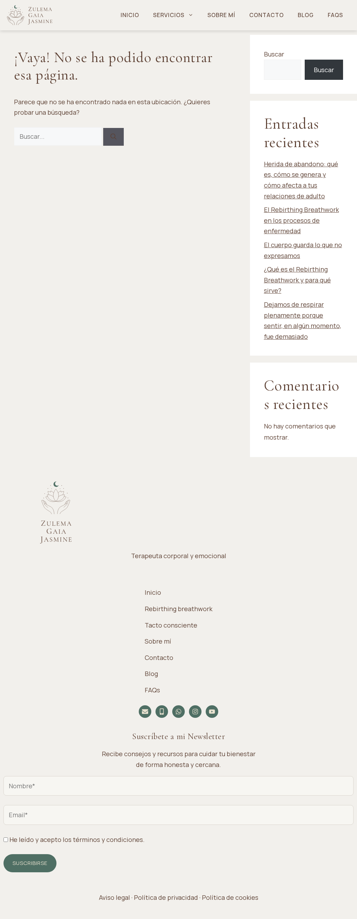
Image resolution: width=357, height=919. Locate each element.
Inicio (130, 15)
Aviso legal (114, 897)
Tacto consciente (171, 625)
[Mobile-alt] (161, 711)
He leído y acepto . (76, 839)
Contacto (266, 15)
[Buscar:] (58, 136)
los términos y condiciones (103, 839)
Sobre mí (221, 15)
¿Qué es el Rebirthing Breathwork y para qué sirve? (297, 280)
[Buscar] (113, 137)
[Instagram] (195, 711)
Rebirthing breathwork (178, 609)
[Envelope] (145, 711)
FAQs (335, 15)
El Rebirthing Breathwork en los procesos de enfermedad (301, 220)
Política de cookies (230, 897)
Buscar (274, 54)
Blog (306, 15)
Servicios (168, 15)
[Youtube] (212, 711)
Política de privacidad (166, 897)
